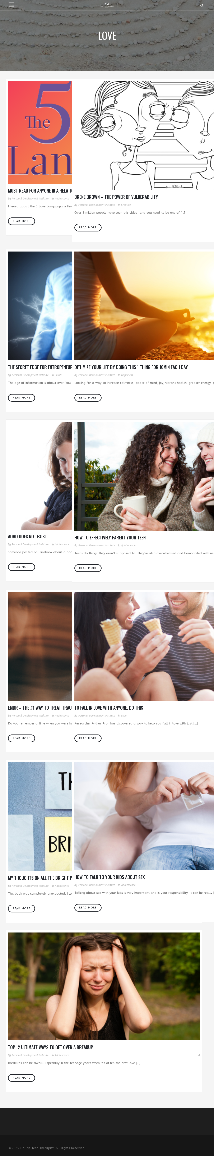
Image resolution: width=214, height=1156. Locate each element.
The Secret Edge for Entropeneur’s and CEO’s (52, 367)
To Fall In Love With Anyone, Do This (108, 707)
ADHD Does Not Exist (27, 536)
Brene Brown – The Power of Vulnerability (116, 196)
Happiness (127, 375)
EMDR (58, 375)
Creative (126, 204)
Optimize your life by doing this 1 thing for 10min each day (131, 367)
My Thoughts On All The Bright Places (45, 877)
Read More (21, 221)
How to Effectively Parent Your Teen (110, 537)
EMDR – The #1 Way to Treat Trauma (42, 707)
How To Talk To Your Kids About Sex (109, 877)
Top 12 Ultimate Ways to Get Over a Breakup (50, 1047)
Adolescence (62, 198)
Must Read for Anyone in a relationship (46, 190)
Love (123, 715)
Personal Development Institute (30, 198)
